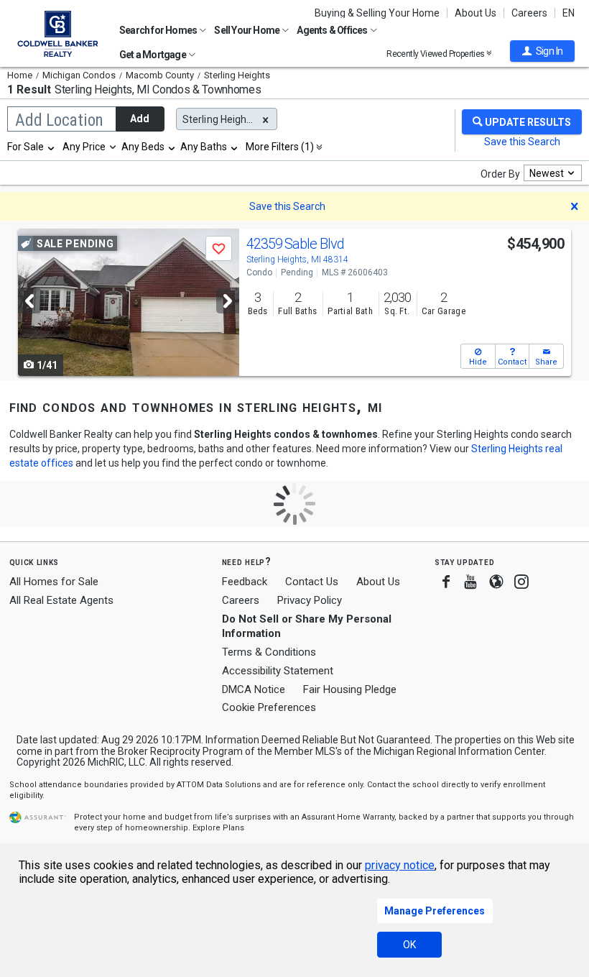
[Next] (227, 300)
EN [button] (568, 13)
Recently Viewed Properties (436, 53)
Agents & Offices (332, 30)
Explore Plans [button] (218, 827)
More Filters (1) (280, 147)
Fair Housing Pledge (349, 689)
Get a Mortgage (153, 54)
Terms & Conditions (269, 652)
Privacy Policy (309, 600)
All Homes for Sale (53, 581)
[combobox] (31, 147)
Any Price (84, 147)
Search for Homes (158, 30)
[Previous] (29, 300)
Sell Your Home (247, 30)
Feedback (244, 582)
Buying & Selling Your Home (377, 13)
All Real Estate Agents (61, 600)
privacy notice (400, 865)
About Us (475, 13)
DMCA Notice (253, 689)
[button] (542, 51)
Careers (529, 13)
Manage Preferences (434, 911)
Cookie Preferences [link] (269, 707)
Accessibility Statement (277, 670)
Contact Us (311, 581)
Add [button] (139, 118)
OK (409, 944)
